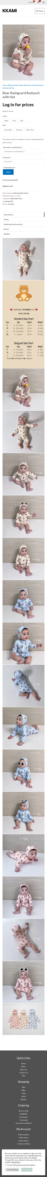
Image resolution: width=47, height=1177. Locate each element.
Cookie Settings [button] (12, 1170)
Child (23, 1093)
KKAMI (9, 11)
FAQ (23, 1076)
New (23, 1087)
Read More (16, 1162)
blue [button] (14, 121)
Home (5, 85)
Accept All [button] (27, 1170)
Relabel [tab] (7, 234)
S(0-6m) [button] (19, 130)
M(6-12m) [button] (30, 130)
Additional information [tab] (13, 224)
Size (4, 125)
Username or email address (13, 147)
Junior (23, 1096)
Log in (8, 172)
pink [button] (21, 121)
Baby (21, 85)
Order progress (23, 1134)
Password (7, 157)
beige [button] (6, 121)
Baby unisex (28, 85)
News (23, 1066)
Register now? (8, 186)
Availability (23, 1114)
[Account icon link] (43, 2)
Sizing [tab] (6, 219)
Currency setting (23, 1144)
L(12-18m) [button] (8, 130)
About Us (23, 1070)
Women (23, 1099)
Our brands (23, 1117)
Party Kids (11, 204)
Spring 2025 (9, 201)
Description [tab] (8, 215)
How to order (23, 1111)
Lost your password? (10, 180)
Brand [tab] (6, 229)
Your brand (23, 1120)
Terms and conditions (23, 1123)
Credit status (23, 1138)
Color (5, 116)
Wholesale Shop (13, 85)
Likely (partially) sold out (20, 193)
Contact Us (23, 1073)
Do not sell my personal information (21, 1165)
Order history (24, 1141)
